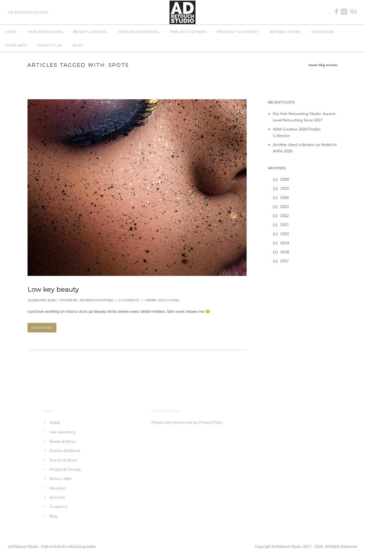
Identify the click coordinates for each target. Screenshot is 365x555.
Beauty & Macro (90, 32)
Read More (42, 328)
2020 (284, 233)
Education (323, 32)
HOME (11, 32)
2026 (284, 179)
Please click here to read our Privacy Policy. (187, 422)
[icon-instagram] (345, 11)
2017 (284, 261)
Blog (77, 45)
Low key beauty (53, 289)
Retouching (168, 300)
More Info (16, 45)
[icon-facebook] (338, 11)
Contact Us (50, 45)
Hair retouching (45, 32)
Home (313, 65)
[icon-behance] (353, 11)
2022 (284, 215)
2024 (284, 197)
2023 (284, 206)
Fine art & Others (188, 32)
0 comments (128, 300)
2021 (284, 224)
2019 (284, 242)
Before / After (285, 32)
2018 (284, 251)
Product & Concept (238, 32)
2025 (284, 188)
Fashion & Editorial (138, 32)
